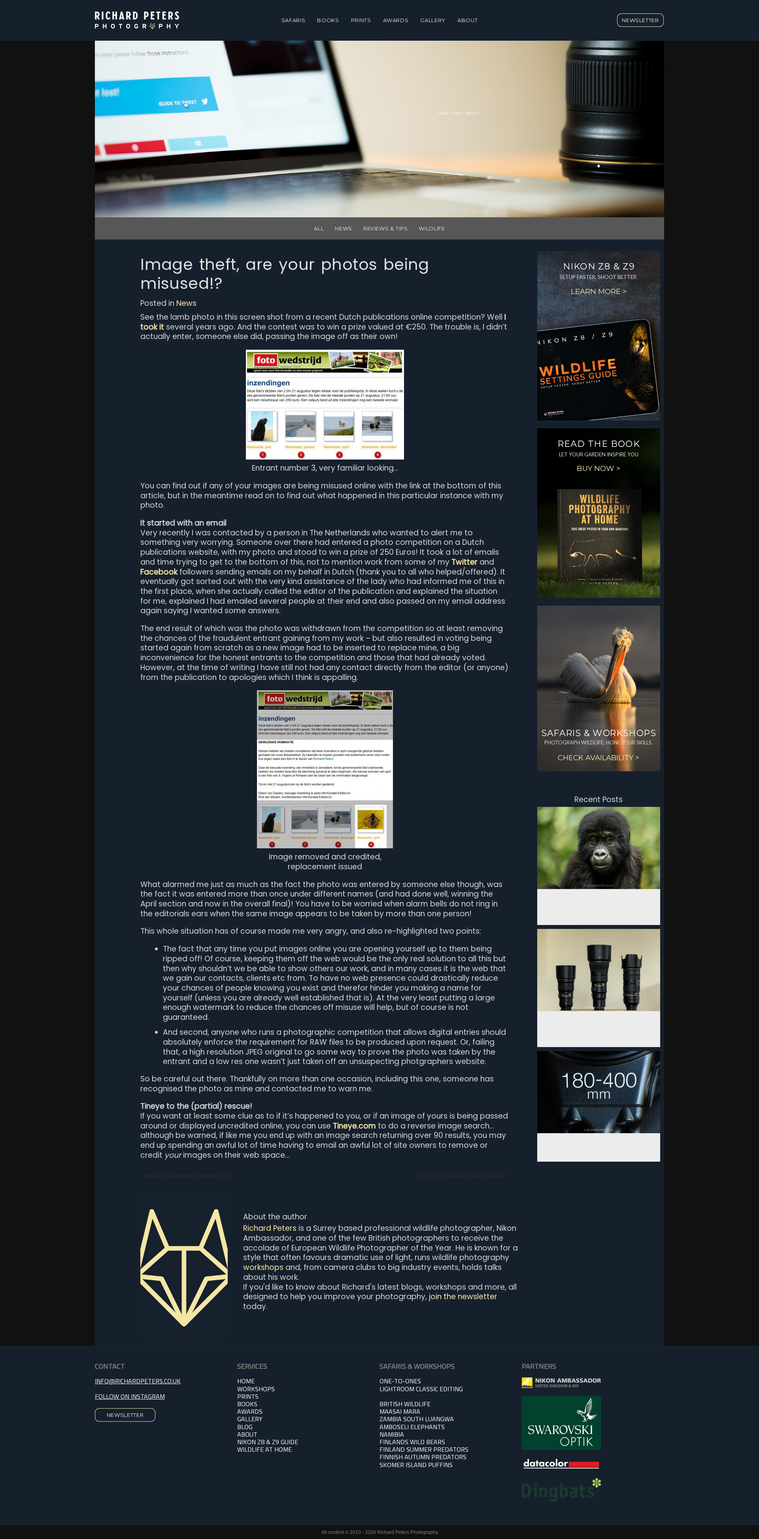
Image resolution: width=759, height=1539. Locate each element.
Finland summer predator (422, 1449)
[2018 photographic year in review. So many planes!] (598, 848)
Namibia (392, 1434)
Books (328, 20)
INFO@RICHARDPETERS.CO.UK (138, 1381)
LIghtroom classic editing (421, 1389)
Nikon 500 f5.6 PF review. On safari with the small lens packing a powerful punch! (598, 1022)
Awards (396, 20)
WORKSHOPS (256, 1389)
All (319, 228)
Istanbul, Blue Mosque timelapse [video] (187, 1175)
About (467, 20)
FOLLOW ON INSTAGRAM (130, 1396)
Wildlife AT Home (264, 1449)
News (343, 228)
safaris (293, 20)
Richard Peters (269, 1228)
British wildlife (405, 1404)
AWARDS (249, 1411)
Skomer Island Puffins (416, 1464)
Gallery (433, 20)
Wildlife (432, 228)
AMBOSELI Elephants (412, 1427)
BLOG (245, 1427)
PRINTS (361, 20)
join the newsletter (463, 1296)
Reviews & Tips (385, 228)
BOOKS (247, 1404)
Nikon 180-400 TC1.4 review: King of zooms (599, 1141)
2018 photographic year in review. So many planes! (598, 900)
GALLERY (249, 1419)
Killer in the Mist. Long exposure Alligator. (461, 1175)
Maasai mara (400, 1411)
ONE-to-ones (400, 1381)
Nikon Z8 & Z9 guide (267, 1442)
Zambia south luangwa (417, 1419)
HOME (246, 1381)
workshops (263, 1267)
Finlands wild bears (412, 1442)
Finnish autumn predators (423, 1457)
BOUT (249, 1434)
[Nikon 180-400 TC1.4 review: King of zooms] (598, 1092)
